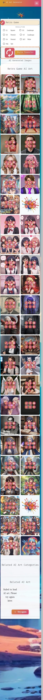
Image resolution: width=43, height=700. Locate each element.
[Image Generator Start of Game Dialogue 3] (30, 405)
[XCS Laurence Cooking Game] (10, 84)
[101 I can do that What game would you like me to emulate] (30, 84)
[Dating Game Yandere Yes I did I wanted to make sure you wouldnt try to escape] (10, 284)
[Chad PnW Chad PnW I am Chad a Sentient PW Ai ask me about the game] (30, 144)
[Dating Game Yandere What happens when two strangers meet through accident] (30, 264)
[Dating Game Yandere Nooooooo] (30, 244)
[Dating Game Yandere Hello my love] (10, 224)
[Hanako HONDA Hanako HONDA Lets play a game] (30, 385)
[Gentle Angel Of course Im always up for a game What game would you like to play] (10, 385)
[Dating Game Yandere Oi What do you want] (10, 264)
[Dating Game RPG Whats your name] (10, 204)
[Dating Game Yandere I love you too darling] (30, 224)
